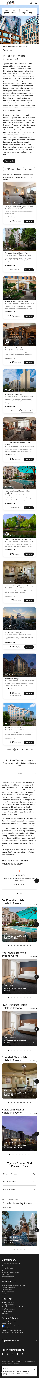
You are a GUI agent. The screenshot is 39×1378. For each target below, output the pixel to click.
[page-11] (23, 945)
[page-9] (20, 945)
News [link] (3, 1270)
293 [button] (12, 553)
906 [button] (12, 693)
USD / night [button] (17, 221)
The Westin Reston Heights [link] (15, 728)
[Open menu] (3, 2)
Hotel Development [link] (8, 1292)
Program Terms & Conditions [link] (11, 1330)
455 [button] (12, 362)
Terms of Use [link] (6, 1328)
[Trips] (30, 2)
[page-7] (17, 945)
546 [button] (12, 646)
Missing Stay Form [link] (8, 1311)
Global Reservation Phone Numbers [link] (13, 1307)
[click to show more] (36, 880)
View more (5, 1207)
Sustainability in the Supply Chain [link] (13, 1332)
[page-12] (24, 945)
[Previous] (7, 192)
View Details (8, 217)
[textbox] (10, 13)
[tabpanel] (19, 12)
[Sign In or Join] (35, 2)
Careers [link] (4, 1266)
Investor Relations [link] (7, 1268)
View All (32, 904)
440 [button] (12, 269)
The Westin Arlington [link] (12, 679)
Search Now (18, 884)
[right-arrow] (33, 774)
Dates (26, 10)
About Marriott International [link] (11, 1264)
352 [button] (12, 742)
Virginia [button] (22, 46)
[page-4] (21, 893)
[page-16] (30, 945)
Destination (10, 10)
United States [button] (13, 46)
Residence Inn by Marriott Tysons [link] (17, 253)
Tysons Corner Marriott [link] (13, 348)
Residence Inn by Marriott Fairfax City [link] (19, 586)
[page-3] (20, 893)
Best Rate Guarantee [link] (8, 1309)
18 (27, 749)
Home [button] (5, 46)
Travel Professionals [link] (8, 1287)
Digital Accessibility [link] (8, 1276)
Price (19, 169)
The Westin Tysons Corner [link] (14, 394)
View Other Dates (26, 411)
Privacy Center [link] (6, 1323)
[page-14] (27, 945)
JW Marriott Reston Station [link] (15, 632)
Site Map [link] (4, 1313)
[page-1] (17, 893)
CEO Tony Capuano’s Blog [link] (10, 1272)
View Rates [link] (28, 221)
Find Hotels (9, 161)
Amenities (28, 169)
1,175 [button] (11, 315)
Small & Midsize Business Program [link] (13, 1285)
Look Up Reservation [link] (8, 1305)
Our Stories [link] (5, 1274)
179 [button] (12, 600)
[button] (10, 12)
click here (24, 1374)
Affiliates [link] (4, 1294)
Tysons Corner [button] (8, 50)
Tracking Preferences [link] (9, 1322)
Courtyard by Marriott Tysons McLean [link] (19, 207)
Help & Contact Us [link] (8, 1302)
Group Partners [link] (7, 1289)
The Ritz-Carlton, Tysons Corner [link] (17, 301)
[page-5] (14, 945)
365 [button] (12, 459)
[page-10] (21, 945)
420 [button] (12, 221)
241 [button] (12, 507)
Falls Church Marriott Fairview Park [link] (18, 539)
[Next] (32, 192)
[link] (11, 208)
